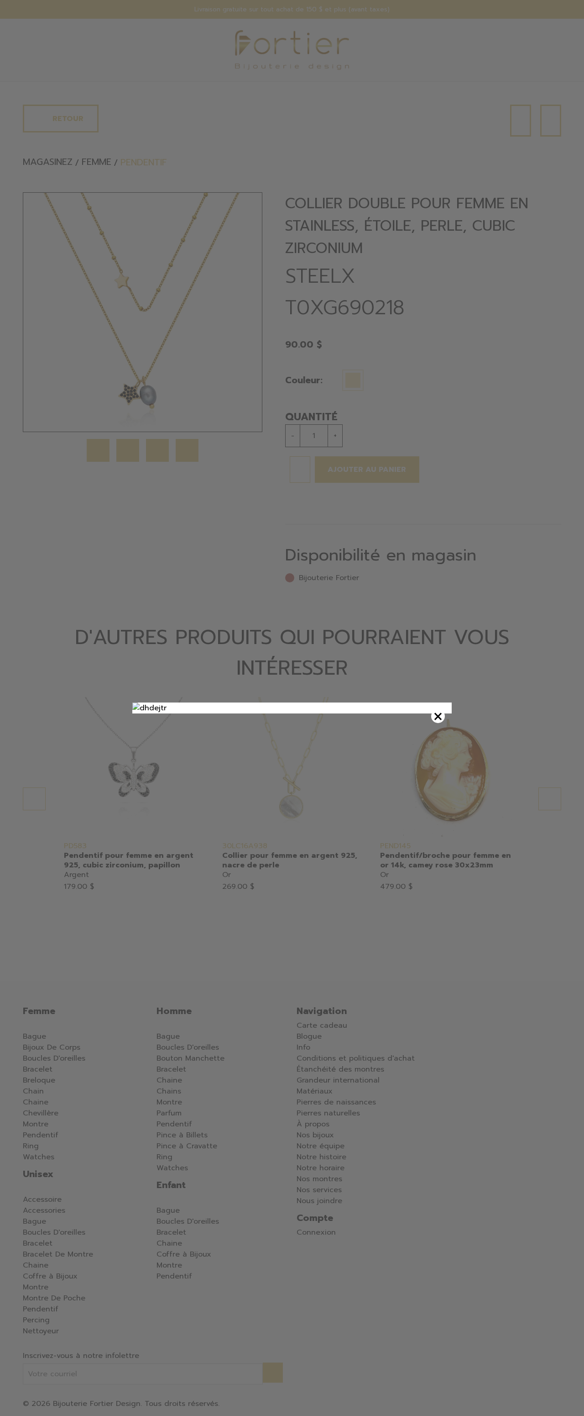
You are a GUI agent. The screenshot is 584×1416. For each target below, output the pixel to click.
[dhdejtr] (292, 708)
